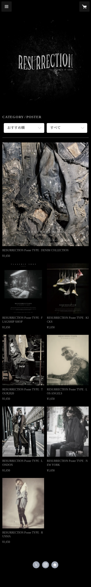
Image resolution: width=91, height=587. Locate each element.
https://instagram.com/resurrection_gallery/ (45, 564)
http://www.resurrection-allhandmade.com (54, 564)
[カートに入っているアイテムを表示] (84, 6)
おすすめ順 (16, 128)
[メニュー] (6, 6)
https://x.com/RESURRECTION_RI (36, 564)
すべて (55, 128)
